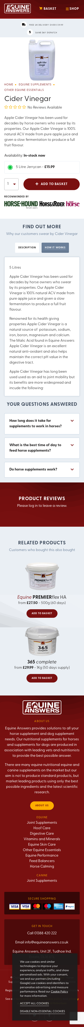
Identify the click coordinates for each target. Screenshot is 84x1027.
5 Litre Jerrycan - (35, 167)
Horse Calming (42, 867)
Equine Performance (41, 856)
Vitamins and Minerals (42, 839)
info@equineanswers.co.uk (47, 942)
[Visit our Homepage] (17, 9)
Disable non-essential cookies (42, 1011)
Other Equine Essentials (42, 850)
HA (41, 597)
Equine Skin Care (42, 845)
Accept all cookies (34, 1003)
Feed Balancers (42, 861)
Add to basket (54, 184)
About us (42, 805)
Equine (42, 817)
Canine (42, 875)
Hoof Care (41, 828)
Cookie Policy (59, 991)
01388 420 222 (45, 933)
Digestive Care (42, 834)
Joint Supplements (42, 823)
